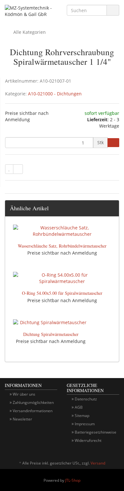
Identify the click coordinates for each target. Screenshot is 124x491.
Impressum (85, 424)
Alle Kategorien (29, 32)
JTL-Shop (72, 480)
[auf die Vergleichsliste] (18, 169)
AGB (79, 407)
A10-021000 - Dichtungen (55, 94)
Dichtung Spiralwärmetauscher (51, 334)
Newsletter (22, 419)
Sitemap (82, 415)
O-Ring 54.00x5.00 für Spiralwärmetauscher (62, 293)
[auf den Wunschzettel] (9, 169)
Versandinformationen (32, 410)
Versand (98, 463)
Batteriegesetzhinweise (95, 432)
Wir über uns (24, 394)
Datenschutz (86, 399)
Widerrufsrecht (88, 440)
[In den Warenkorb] (113, 142)
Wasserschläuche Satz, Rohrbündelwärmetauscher (62, 246)
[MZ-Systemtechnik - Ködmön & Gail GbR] (31, 12)
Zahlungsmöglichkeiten (33, 402)
